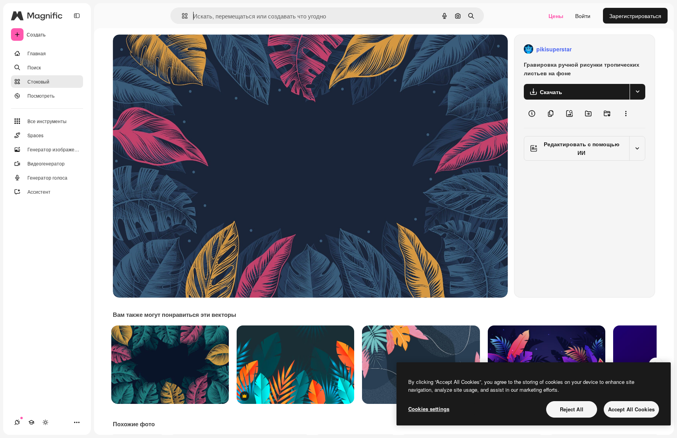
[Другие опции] (626, 114)
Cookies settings (428, 409)
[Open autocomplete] (181, 16)
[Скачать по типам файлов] (637, 92)
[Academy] (31, 422)
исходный (165, 49)
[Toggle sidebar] (77, 15)
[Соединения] (17, 422)
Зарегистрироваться (635, 16)
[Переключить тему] (45, 422)
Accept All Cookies (631, 409)
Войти (582, 16)
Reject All (571, 409)
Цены (555, 16)
